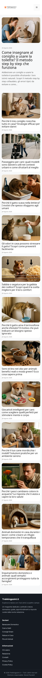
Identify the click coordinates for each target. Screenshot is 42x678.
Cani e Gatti (6, 628)
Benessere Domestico (10, 625)
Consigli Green (7, 632)
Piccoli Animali (7, 639)
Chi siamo (6, 650)
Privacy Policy (7, 661)
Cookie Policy (7, 665)
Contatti (5, 657)
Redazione (6, 654)
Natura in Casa (7, 635)
